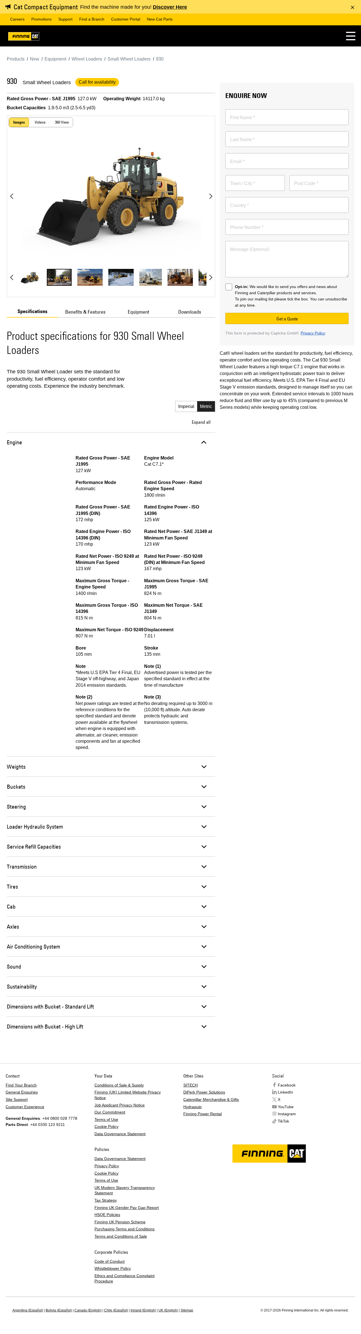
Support (65, 19)
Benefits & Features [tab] (85, 312)
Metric (206, 406)
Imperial (186, 406)
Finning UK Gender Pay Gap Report (126, 1207)
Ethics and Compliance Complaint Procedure (124, 1278)
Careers (17, 19)
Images (19, 122)
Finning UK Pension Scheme (120, 1222)
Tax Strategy (105, 1200)
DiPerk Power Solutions (204, 1092)
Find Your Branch (21, 1085)
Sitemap (186, 1310)
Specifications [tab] (32, 311)
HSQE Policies (107, 1214)
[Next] (210, 196)
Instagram (287, 1114)
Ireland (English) (143, 1310)
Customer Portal (125, 19)
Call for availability (97, 82)
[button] (350, 35)
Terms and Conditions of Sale (120, 1236)
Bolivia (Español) (59, 1310)
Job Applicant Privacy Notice (119, 1105)
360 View (62, 122)
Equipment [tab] (138, 312)
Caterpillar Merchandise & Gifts (211, 1099)
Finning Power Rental (202, 1114)
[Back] (11, 196)
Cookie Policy (106, 1126)
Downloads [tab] (189, 312)
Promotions (41, 19)
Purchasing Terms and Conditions (124, 1229)
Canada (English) (88, 1310)
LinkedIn (285, 1092)
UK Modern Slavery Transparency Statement (124, 1190)
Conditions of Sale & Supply (119, 1085)
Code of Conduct (109, 1261)
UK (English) (168, 1310)
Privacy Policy (313, 333)
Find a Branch (91, 19)
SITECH (190, 1085)
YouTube (286, 1107)
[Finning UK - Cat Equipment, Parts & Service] (23, 37)
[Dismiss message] (352, 7)
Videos (40, 122)
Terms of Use (106, 1119)
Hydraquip (192, 1107)
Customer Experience (25, 1107)
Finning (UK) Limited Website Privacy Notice (127, 1095)
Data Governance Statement (120, 1134)
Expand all (201, 422)
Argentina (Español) (27, 1310)
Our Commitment (109, 1112)
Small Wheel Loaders (47, 82)
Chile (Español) (116, 1310)
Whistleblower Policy (112, 1268)
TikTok (283, 1121)
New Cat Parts (160, 19)
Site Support (17, 1099)
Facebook (287, 1085)
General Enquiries (22, 1092)
